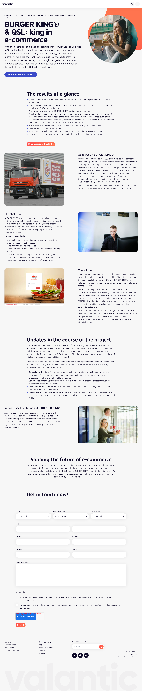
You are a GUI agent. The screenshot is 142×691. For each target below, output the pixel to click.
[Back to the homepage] (7, 4)
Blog (40, 645)
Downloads (9, 647)
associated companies (77, 597)
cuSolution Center (12, 650)
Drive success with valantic (21, 74)
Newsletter (43, 650)
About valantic (44, 642)
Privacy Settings (132, 651)
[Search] (132, 4)
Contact (7, 642)
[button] (137, 4)
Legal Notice (133, 654)
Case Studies (10, 645)
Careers (41, 653)
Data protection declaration (128, 657)
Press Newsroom (45, 647)
